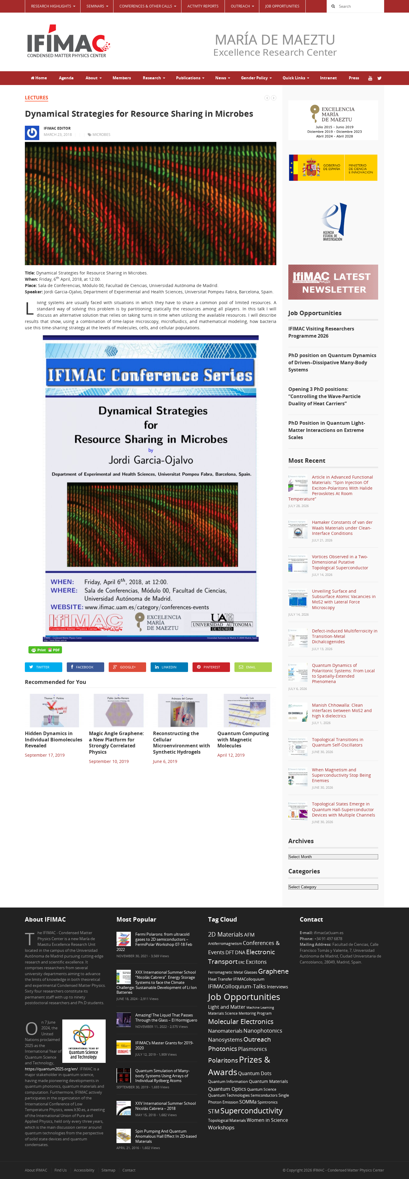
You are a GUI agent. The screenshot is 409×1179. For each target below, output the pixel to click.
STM (213, 1111)
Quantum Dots (255, 1073)
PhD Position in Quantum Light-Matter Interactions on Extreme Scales (326, 430)
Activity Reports (203, 6)
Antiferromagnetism (225, 943)
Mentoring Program (255, 1013)
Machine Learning (260, 1007)
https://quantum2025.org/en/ (51, 1069)
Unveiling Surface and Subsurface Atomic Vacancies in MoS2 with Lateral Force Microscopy (344, 599)
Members (122, 78)
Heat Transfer (220, 979)
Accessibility (84, 1170)
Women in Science (267, 1120)
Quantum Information (228, 1081)
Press (354, 78)
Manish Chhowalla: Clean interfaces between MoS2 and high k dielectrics (342, 710)
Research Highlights (51, 6)
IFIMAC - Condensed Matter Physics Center (348, 1170)
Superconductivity (251, 1111)
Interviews (277, 987)
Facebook (84, 667)
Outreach (257, 1039)
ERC (241, 962)
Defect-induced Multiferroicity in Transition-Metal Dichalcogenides (345, 636)
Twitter (42, 667)
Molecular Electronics (241, 1021)
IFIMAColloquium (248, 979)
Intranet (328, 78)
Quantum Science (261, 1089)
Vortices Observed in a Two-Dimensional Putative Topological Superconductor (340, 562)
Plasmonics (252, 1048)
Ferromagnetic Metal (225, 972)
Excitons (256, 961)
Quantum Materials (268, 1081)
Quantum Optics (227, 1088)
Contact (128, 1170)
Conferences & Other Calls (145, 6)
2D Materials (225, 934)
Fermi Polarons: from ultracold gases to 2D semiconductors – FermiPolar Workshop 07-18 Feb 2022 (154, 941)
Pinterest (212, 667)
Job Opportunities (282, 6)
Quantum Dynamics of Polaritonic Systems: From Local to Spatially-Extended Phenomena (343, 673)
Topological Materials (227, 1120)
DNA (240, 952)
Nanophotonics (262, 1030)
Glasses (250, 972)
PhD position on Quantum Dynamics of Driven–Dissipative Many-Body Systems (332, 362)
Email (251, 667)
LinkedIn (169, 667)
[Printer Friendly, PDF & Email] (45, 649)
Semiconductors (264, 1095)
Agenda (66, 78)
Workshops (221, 1127)
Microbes (101, 134)
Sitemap (108, 1170)
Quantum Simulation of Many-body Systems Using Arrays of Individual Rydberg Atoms (162, 1076)
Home (40, 78)
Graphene (273, 970)
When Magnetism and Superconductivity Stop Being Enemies (341, 775)
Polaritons (223, 1060)
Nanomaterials (225, 1030)
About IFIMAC (36, 1170)
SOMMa (248, 1101)
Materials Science (223, 1013)
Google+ (128, 667)
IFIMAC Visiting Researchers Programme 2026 (321, 332)
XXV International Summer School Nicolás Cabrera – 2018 (165, 1106)
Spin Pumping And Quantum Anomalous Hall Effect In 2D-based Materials (166, 1136)
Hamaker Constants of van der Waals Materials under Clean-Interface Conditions (342, 527)
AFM (249, 934)
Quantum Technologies (229, 1095)
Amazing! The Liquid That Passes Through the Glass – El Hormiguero (166, 1017)
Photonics (222, 1048)
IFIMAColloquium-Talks (237, 986)
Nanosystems (225, 1039)
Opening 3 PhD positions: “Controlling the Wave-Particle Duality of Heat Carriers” (324, 396)
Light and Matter (227, 1007)
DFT (229, 952)
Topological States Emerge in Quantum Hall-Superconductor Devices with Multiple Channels (343, 809)
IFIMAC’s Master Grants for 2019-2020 (164, 1045)
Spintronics (267, 1102)
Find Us (60, 1170)
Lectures (36, 97)
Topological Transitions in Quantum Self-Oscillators (337, 742)
